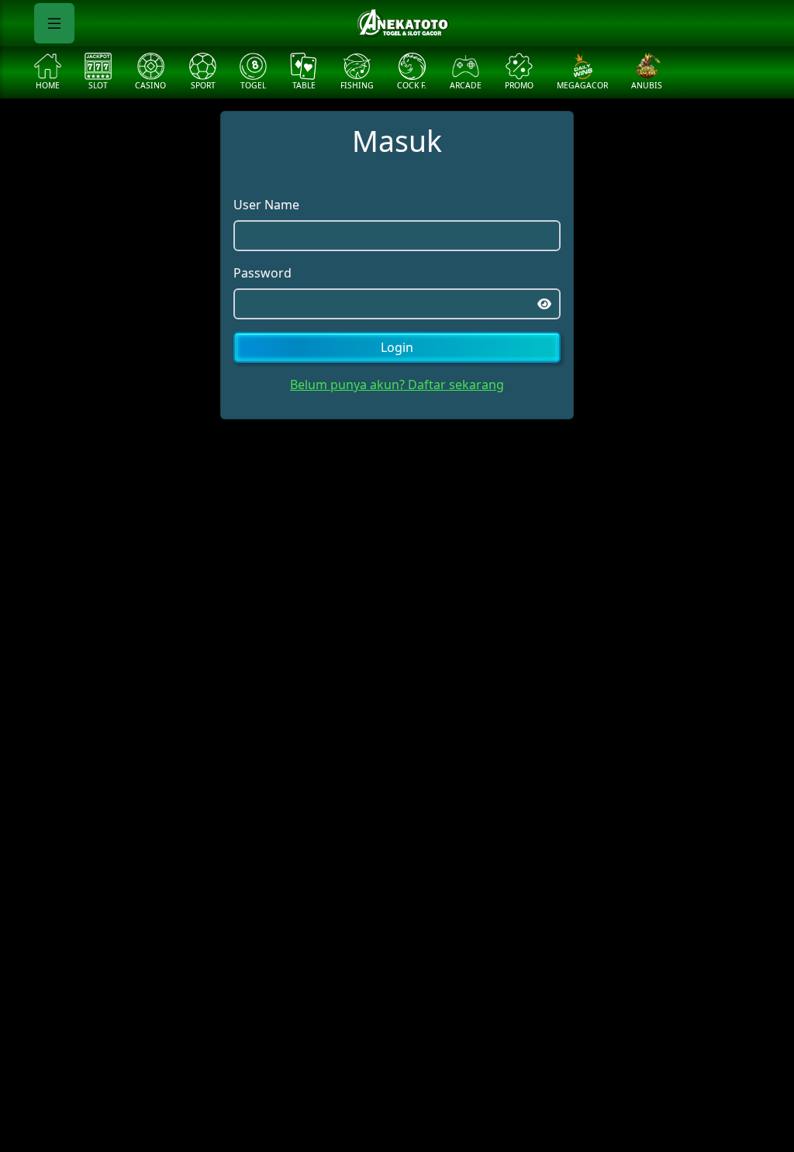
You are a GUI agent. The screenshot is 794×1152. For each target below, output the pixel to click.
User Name (266, 204)
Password (262, 272)
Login (397, 347)
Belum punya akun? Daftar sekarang (397, 384)
